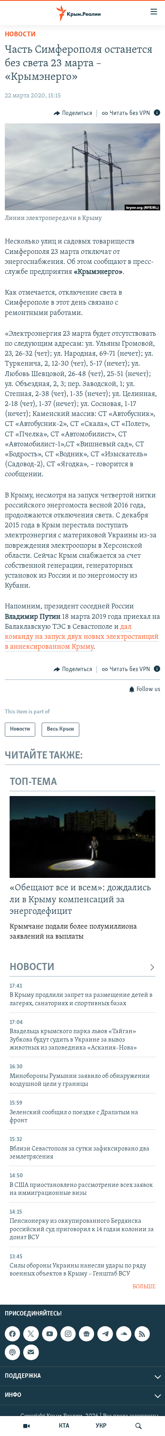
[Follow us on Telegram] (105, 1333)
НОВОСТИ (32, 967)
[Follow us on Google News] (86, 1333)
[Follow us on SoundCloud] (123, 1333)
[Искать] (139, 1426)
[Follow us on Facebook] (12, 1333)
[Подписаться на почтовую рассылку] (30, 1352)
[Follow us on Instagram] (68, 1333)
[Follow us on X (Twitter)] (30, 1333)
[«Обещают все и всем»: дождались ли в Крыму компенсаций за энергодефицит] (82, 837)
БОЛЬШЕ (144, 1287)
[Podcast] (12, 1352)
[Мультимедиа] (26, 1426)
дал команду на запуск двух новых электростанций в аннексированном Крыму (82, 637)
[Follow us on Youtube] (49, 1333)
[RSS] (142, 1333)
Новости (20, 34)
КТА (64, 1426)
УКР (101, 1426)
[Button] (73, 113)
